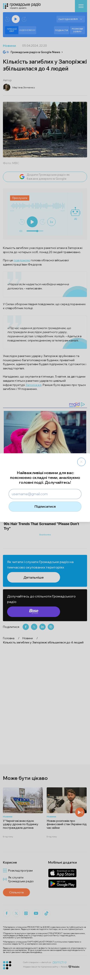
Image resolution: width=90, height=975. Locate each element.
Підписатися (45, 506)
